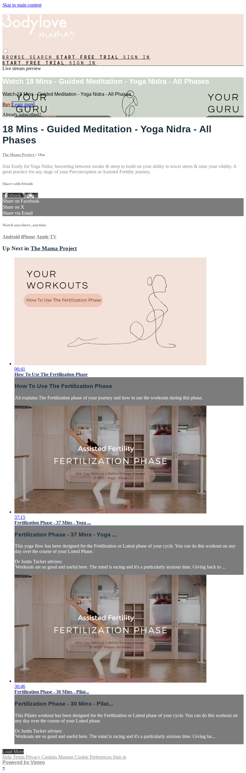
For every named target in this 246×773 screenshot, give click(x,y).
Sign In (83, 63)
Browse (16, 57)
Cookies (49, 757)
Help (7, 757)
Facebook (12, 195)
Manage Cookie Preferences (85, 757)
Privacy (33, 757)
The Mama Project (18, 154)
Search (43, 57)
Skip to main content (21, 4)
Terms (19, 757)
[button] (6, 51)
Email (32, 195)
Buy (7, 104)
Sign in (137, 57)
